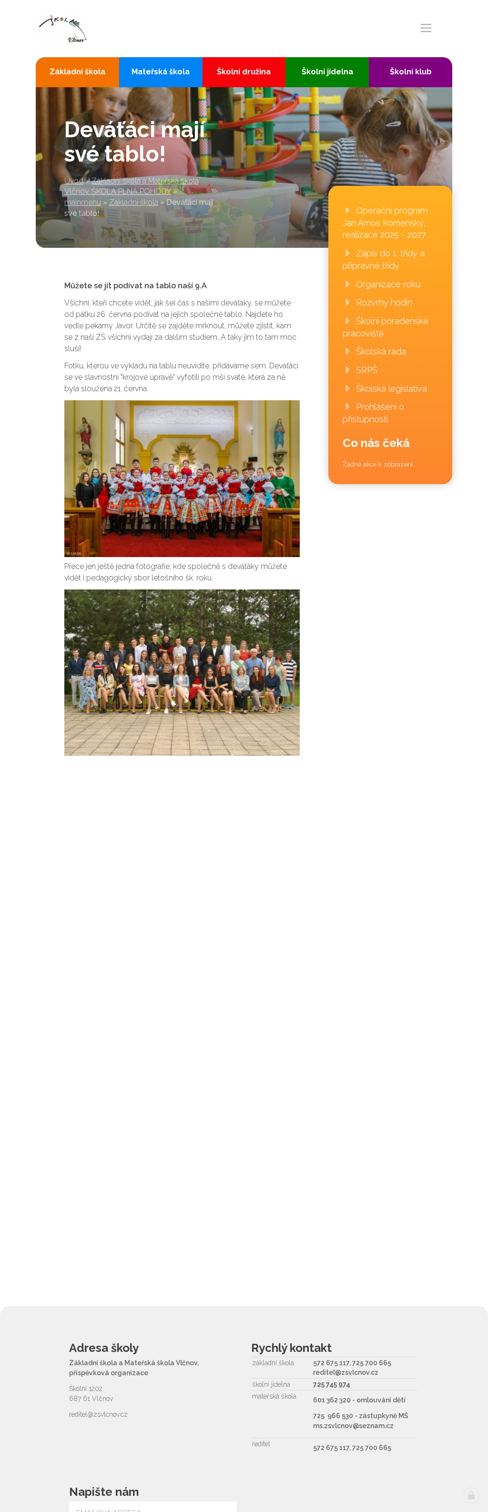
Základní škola (133, 202)
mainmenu (82, 202)
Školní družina (244, 71)
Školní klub (411, 71)
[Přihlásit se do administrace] (471, 1495)
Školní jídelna (327, 71)
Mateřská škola (161, 71)
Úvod (73, 180)
